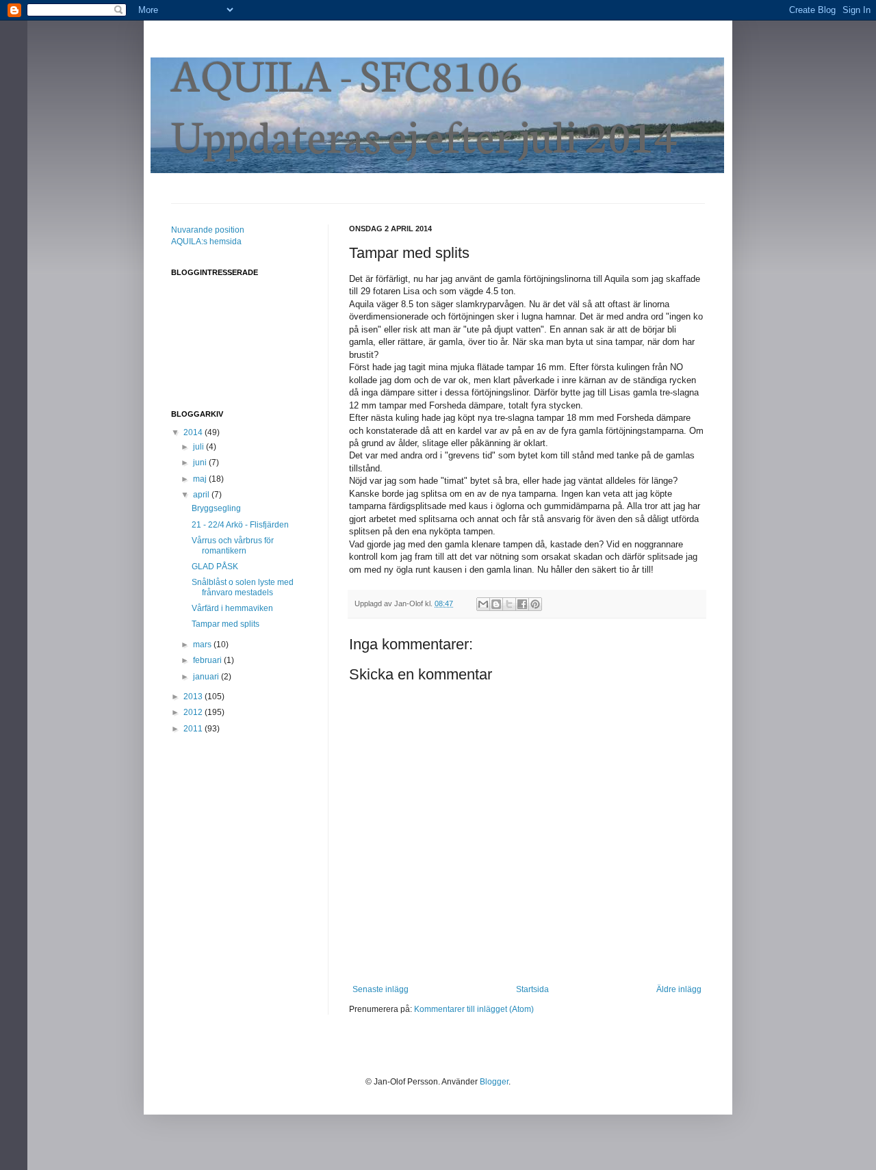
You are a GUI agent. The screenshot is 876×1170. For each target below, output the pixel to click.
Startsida (532, 989)
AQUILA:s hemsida (206, 241)
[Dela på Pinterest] (535, 604)
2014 (194, 432)
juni (201, 462)
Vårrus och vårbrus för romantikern (233, 545)
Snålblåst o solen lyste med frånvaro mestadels (243, 587)
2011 (194, 728)
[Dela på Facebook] (522, 604)
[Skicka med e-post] (483, 604)
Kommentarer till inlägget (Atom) (474, 1009)
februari (208, 660)
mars (203, 644)
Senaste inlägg (380, 989)
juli (199, 447)
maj (201, 479)
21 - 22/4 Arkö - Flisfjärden (240, 525)
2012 (194, 712)
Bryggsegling (216, 508)
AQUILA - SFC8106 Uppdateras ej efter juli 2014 (424, 103)
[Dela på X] (509, 604)
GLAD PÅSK (215, 566)
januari (207, 676)
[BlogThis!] (496, 604)
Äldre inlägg (678, 989)
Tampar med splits (225, 624)
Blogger (494, 1082)
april (202, 494)
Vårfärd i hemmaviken (232, 608)
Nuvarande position (207, 230)
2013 (194, 696)
